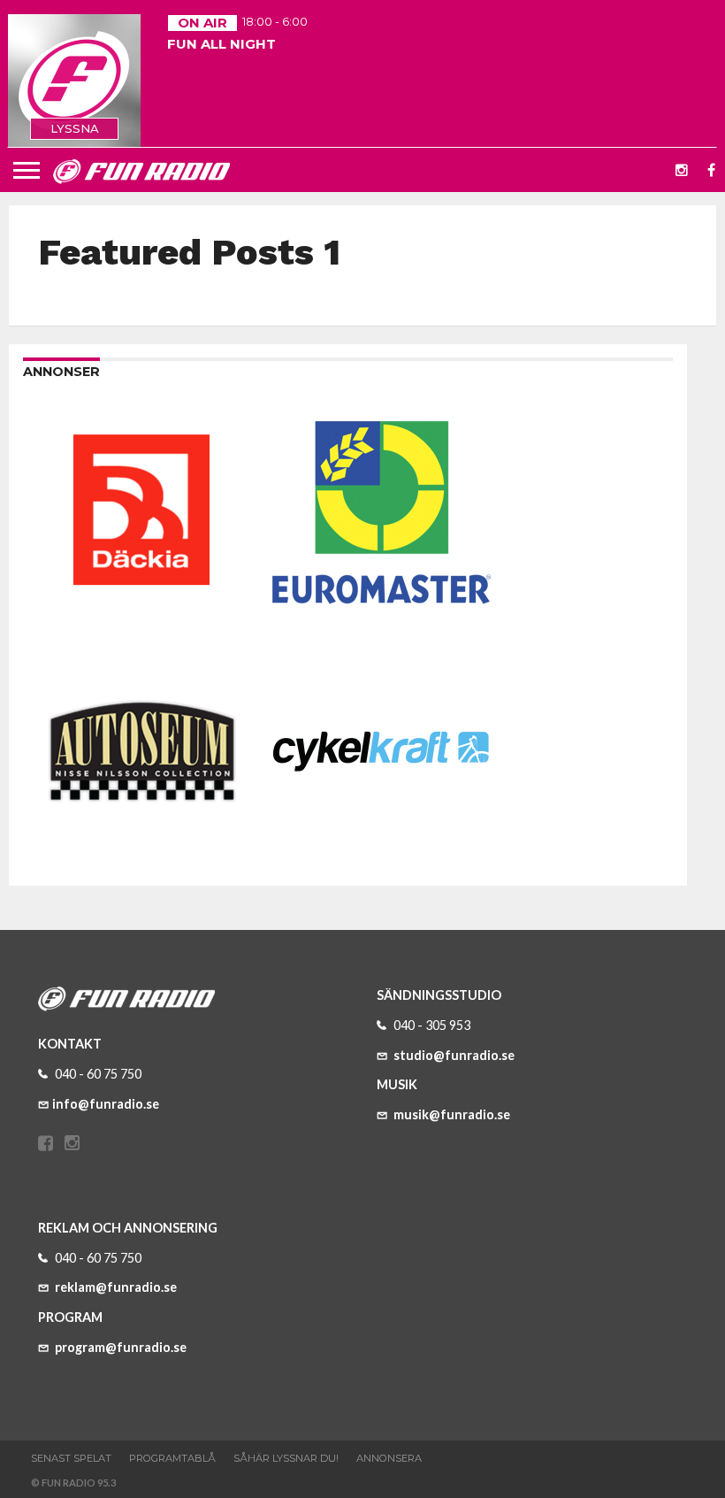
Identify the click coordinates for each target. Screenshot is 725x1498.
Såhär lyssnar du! (286, 1458)
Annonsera (389, 1458)
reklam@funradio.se (114, 1286)
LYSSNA (74, 128)
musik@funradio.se (450, 1114)
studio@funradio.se (453, 1055)
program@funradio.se (119, 1347)
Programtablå (172, 1458)
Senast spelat (71, 1458)
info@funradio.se (105, 1103)
